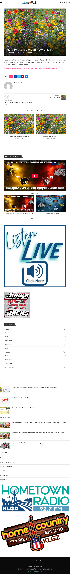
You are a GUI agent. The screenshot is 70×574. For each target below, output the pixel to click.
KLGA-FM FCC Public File (7, 462)
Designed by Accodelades (35, 571)
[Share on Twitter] (19, 76)
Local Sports (35, 344)
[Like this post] (11, 76)
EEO (1, 458)
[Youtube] (66, 2)
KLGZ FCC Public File (6, 466)
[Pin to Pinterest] (22, 76)
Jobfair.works (4, 475)
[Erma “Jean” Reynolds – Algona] (19, 124)
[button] (6, 127)
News (35, 348)
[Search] (69, 2)
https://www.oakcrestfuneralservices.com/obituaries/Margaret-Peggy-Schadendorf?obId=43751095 (32, 68)
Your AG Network (5, 471)
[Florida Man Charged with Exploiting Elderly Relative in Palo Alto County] (5, 389)
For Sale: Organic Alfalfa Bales (21, 397)
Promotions (35, 360)
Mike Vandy (11, 52)
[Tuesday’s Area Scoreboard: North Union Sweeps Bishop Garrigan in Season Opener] (5, 435)
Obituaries (35, 352)
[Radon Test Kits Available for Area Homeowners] (5, 410)
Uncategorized (35, 367)
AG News (35, 329)
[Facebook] (60, 2)
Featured (35, 337)
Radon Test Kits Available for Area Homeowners (27, 408)
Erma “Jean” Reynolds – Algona (19, 136)
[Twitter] (62, 2)
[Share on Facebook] (15, 76)
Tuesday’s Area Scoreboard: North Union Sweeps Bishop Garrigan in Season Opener (38, 432)
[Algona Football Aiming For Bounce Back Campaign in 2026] (5, 445)
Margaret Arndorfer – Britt (51, 136)
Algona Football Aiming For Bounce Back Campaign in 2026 (30, 443)
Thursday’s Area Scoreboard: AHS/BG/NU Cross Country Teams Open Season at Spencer (39, 422)
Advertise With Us (5, 479)
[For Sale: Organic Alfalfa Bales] (5, 400)
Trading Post (35, 363)
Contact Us (35, 333)
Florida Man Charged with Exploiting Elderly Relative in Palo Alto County (34, 387)
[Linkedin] (64, 2)
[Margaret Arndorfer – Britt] (51, 124)
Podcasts (35, 356)
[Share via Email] (26, 76)
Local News (35, 340)
